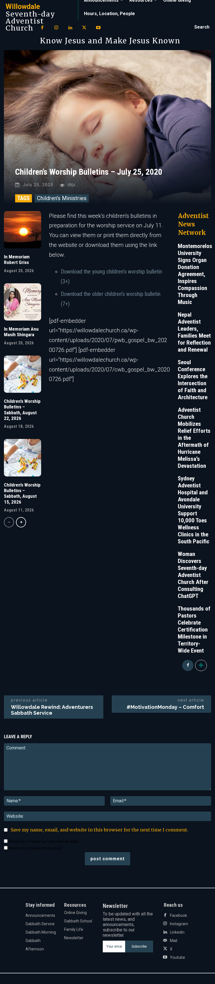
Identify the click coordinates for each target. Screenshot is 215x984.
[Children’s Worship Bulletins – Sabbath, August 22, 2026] (22, 374)
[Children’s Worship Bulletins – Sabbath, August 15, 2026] (22, 457)
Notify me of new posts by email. (35, 848)
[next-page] (21, 522)
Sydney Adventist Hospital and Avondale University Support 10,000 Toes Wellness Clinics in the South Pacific (193, 510)
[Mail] (165, 940)
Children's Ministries (62, 198)
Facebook (178, 915)
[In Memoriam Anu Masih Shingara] (22, 302)
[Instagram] (56, 28)
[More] (201, 665)
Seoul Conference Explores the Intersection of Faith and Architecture (192, 380)
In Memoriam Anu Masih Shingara (21, 331)
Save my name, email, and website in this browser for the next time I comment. (99, 830)
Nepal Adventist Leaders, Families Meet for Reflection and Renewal (194, 332)
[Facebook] (42, 28)
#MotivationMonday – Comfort (165, 707)
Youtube (177, 957)
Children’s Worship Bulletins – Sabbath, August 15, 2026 (22, 493)
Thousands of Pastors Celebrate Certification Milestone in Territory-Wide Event (194, 629)
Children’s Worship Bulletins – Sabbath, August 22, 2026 (22, 409)
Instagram (179, 924)
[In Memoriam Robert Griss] (22, 229)
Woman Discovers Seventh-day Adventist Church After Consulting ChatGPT (193, 575)
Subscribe (139, 946)
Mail (173, 941)
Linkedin (177, 932)
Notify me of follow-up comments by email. (44, 841)
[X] (84, 28)
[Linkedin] (70, 28)
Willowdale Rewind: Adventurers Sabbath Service (52, 710)
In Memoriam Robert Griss (17, 259)
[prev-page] (9, 522)
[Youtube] (98, 28)
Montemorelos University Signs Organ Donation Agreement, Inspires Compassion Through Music (195, 274)
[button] (201, 27)
